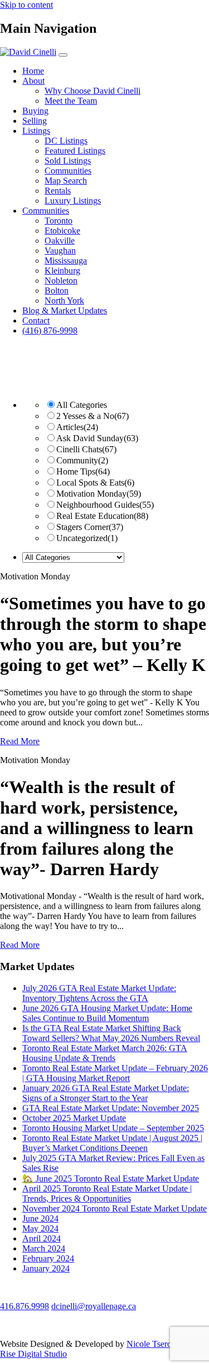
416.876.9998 (24, 1306)
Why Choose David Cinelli (92, 90)
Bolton (57, 290)
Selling (34, 120)
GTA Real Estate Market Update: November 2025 (110, 1108)
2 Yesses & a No (92, 416)
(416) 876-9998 (49, 330)
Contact (36, 320)
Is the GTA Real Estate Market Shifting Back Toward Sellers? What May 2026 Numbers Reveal (111, 1033)
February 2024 (48, 1258)
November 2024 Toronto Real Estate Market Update (114, 1208)
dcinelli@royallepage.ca (93, 1306)
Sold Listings (68, 160)
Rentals (58, 190)
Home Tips (83, 471)
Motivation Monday (98, 493)
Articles (77, 427)
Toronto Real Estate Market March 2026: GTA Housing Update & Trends (104, 1053)
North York (64, 300)
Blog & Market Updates (64, 310)
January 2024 (46, 1268)
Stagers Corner (89, 527)
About (33, 80)
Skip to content (26, 4)
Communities (68, 170)
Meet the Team (71, 100)
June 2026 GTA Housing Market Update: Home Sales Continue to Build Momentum (107, 1013)
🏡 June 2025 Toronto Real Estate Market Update (110, 1178)
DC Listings (66, 140)
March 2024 (43, 1248)
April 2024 (41, 1238)
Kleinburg (62, 270)
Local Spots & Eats (95, 482)
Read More (20, 741)
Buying (35, 110)
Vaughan (60, 250)
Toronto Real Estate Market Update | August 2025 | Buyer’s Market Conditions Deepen (112, 1143)
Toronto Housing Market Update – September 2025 (113, 1128)
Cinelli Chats (86, 449)
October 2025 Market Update (74, 1118)
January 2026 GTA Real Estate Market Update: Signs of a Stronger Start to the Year (105, 1093)
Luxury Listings (73, 200)
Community (82, 460)
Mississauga (66, 260)
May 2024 (40, 1228)
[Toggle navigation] (63, 55)
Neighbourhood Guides (105, 504)
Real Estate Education (102, 516)
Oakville (60, 240)
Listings (36, 130)
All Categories (81, 405)
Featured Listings (75, 150)
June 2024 (40, 1218)
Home (33, 70)
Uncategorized (87, 538)
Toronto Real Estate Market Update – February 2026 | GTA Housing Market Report (115, 1073)
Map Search (66, 180)
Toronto (58, 220)
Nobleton (61, 280)
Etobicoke (62, 230)
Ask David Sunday (97, 438)
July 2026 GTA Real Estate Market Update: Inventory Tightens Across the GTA (99, 993)
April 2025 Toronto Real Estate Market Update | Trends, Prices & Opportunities (107, 1193)
